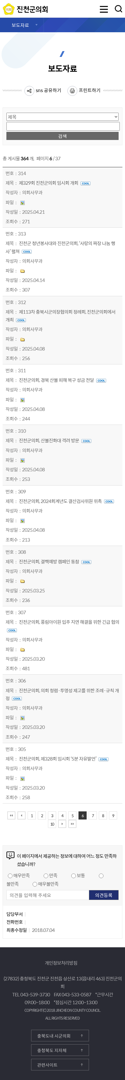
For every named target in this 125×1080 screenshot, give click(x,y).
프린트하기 (90, 90)
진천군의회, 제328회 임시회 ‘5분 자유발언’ (58, 758)
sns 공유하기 (48, 90)
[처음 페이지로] (11, 815)
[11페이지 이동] (62, 824)
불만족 (12, 883)
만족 (53, 875)
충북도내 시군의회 (54, 1036)
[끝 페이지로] (72, 824)
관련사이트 (47, 1065)
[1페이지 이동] (21, 815)
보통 (81, 875)
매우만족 (21, 875)
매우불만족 (48, 883)
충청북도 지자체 (52, 1050)
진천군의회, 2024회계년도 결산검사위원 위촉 (61, 500)
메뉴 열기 (104, 10)
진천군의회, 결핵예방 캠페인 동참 (49, 561)
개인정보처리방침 (61, 962)
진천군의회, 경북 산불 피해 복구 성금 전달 (57, 379)
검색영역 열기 (119, 8)
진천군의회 (4, 6)
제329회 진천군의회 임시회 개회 (49, 182)
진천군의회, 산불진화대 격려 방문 (49, 440)
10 (52, 824)
